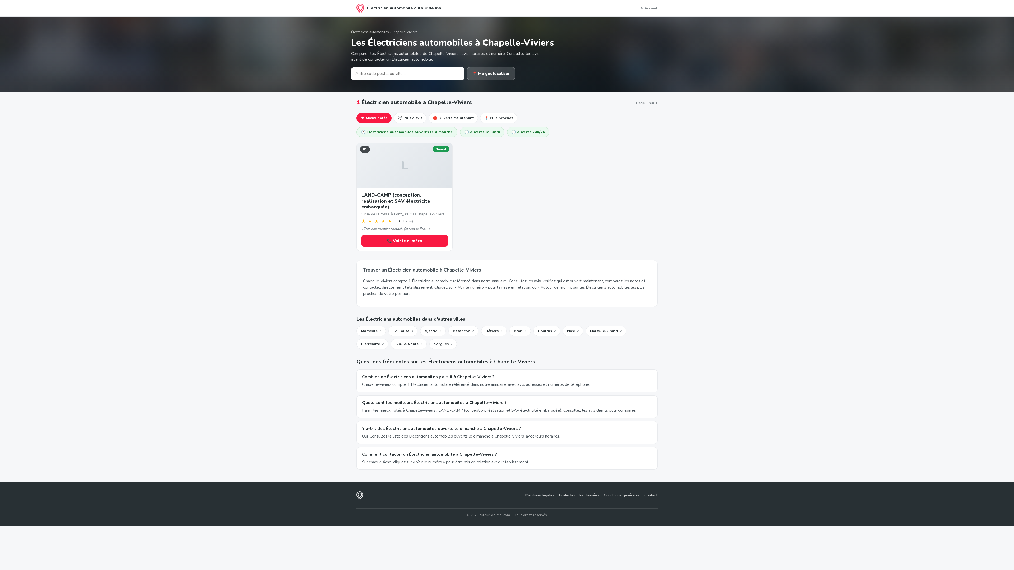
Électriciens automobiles (370, 32)
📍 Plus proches (498, 118)
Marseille (371, 331)
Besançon (463, 331)
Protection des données (579, 495)
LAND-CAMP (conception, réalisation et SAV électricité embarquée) (395, 201)
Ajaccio (433, 331)
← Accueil (649, 8)
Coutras (547, 331)
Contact (651, 495)
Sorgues (443, 343)
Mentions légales (539, 495)
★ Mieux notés (374, 118)
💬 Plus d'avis (410, 118)
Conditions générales (622, 495)
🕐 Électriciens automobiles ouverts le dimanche (407, 132)
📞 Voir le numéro (404, 241)
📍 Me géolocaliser (491, 73)
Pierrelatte (372, 343)
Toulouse (403, 331)
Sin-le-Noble (408, 343)
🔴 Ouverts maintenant (453, 118)
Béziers (494, 331)
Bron (520, 331)
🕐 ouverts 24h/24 (528, 132)
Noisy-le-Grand (606, 331)
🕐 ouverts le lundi (482, 132)
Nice (573, 331)
